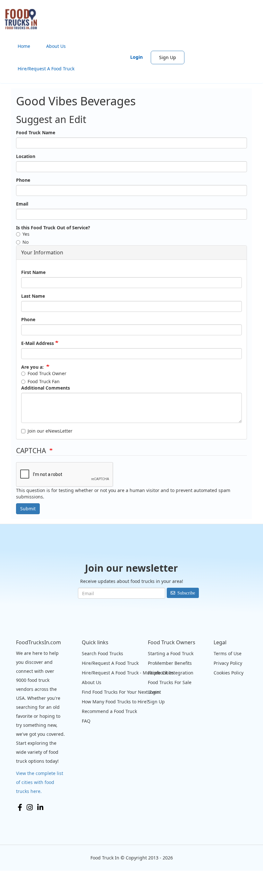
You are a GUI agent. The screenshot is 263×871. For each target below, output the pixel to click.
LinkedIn (40, 807)
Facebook (20, 807)
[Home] (23, 19)
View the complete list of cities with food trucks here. (39, 782)
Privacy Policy (228, 663)
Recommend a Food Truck (109, 711)
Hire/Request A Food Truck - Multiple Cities (128, 673)
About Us (56, 46)
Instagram (30, 807)
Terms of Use (228, 653)
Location (25, 156)
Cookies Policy (228, 673)
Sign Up (167, 57)
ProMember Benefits (170, 663)
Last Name (33, 296)
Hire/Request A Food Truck (46, 69)
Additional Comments (45, 388)
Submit (28, 509)
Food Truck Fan (44, 381)
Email (22, 204)
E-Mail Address (37, 343)
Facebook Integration (170, 673)
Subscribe (186, 593)
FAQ (86, 721)
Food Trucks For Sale (169, 682)
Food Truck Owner (47, 373)
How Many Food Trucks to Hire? (115, 702)
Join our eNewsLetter (50, 431)
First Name (33, 272)
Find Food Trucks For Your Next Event (121, 692)
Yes (26, 234)
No (25, 242)
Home (24, 46)
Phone (23, 180)
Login (136, 57)
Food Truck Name (35, 132)
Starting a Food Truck (170, 653)
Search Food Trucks (102, 653)
